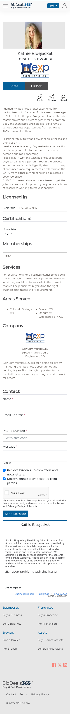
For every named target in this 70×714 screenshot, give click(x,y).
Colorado (44, 594)
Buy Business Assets (50, 640)
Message (10, 446)
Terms (24, 694)
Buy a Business (12, 615)
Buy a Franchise (48, 615)
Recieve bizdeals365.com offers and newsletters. (32, 472)
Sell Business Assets (50, 649)
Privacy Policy (40, 694)
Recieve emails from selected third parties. (32, 481)
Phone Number (15, 430)
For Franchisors (47, 624)
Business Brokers (24, 594)
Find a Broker (11, 640)
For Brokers (10, 649)
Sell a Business (12, 624)
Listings (36, 86)
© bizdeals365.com (18, 703)
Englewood (60, 594)
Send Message (15, 514)
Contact (11, 694)
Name (8, 399)
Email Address (14, 415)
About (14, 86)
